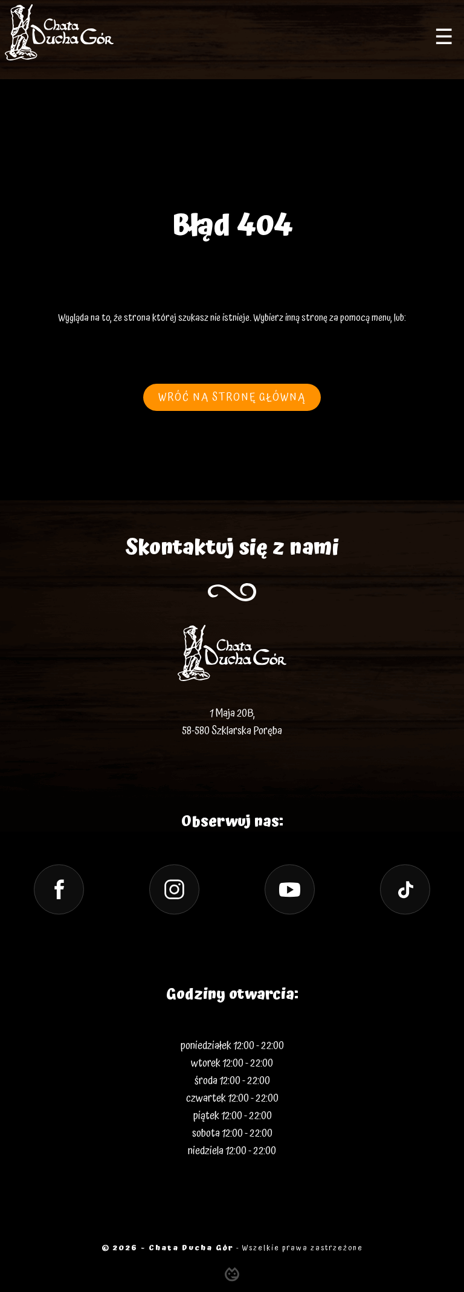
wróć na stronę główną (232, 397)
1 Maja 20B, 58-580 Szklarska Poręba (232, 722)
